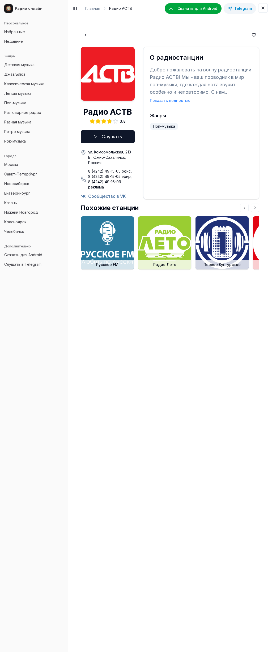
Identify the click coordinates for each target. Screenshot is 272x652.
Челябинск (14, 231)
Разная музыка (17, 122)
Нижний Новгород (21, 212)
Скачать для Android (23, 254)
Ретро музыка (17, 131)
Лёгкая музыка (17, 93)
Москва (11, 164)
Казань (10, 202)
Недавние (13, 41)
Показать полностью (170, 100)
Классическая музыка (24, 84)
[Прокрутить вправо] (255, 208)
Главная (92, 8)
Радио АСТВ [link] (120, 8)
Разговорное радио (22, 112)
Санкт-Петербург (20, 174)
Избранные (14, 31)
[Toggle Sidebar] (68, 326)
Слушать (111, 136)
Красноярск (15, 222)
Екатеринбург (17, 193)
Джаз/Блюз (14, 74)
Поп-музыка (15, 103)
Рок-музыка (15, 141)
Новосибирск (16, 183)
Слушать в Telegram (22, 264)
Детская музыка (19, 64)
